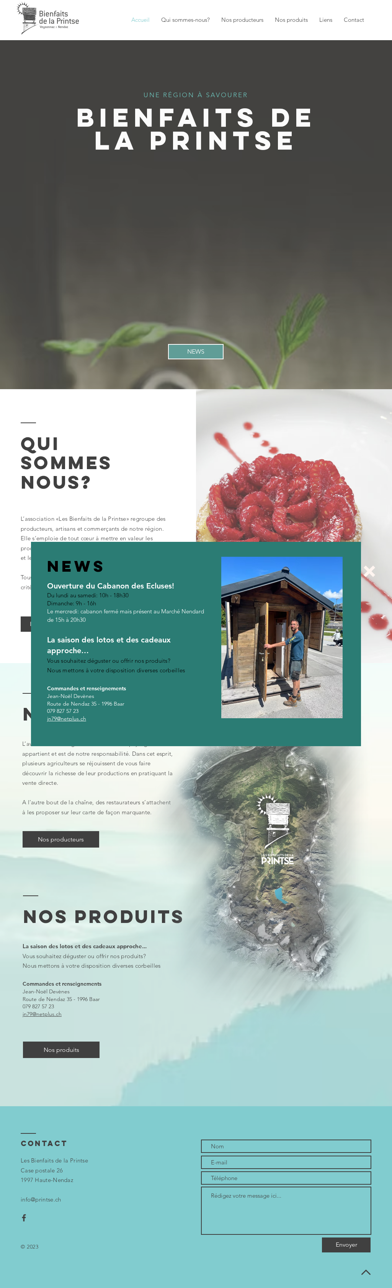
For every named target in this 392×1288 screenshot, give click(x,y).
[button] (369, 571)
